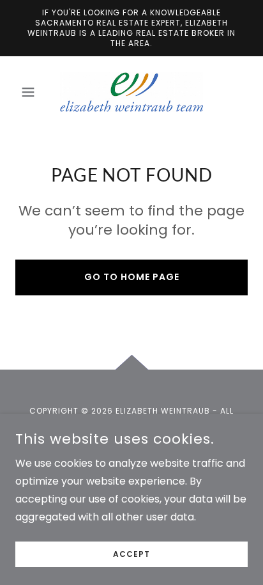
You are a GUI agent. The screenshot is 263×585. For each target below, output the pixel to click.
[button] (32, 92)
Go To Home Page (131, 276)
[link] (131, 92)
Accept (131, 554)
